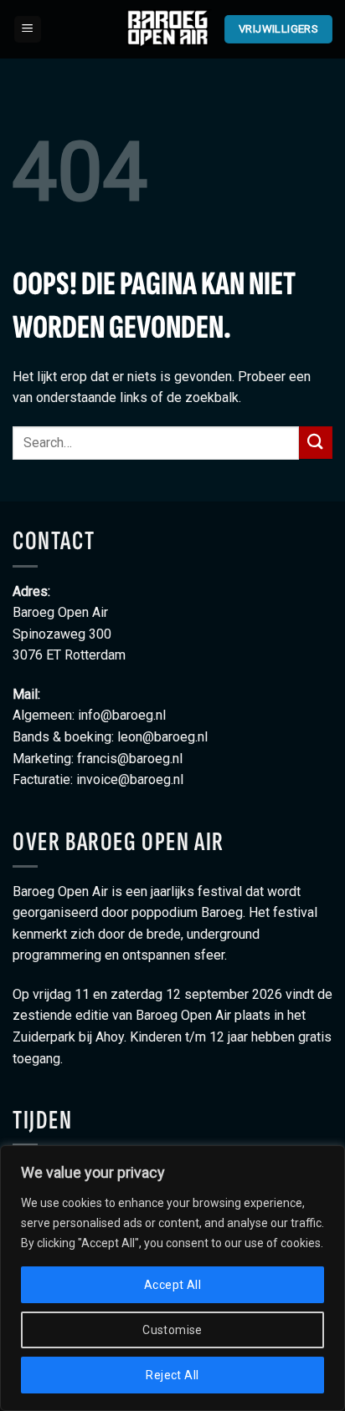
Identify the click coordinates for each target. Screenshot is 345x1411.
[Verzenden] (315, 442)
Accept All (172, 1284)
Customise (172, 1330)
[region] (172, 1278)
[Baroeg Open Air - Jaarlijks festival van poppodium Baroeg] (169, 29)
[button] (27, 29)
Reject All (172, 1375)
